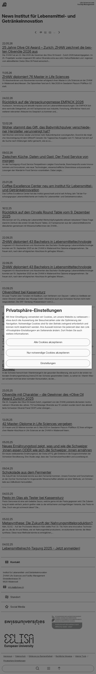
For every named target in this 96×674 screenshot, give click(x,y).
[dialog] (48, 337)
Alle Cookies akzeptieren (48, 342)
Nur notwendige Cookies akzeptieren (48, 352)
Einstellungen (48, 363)
